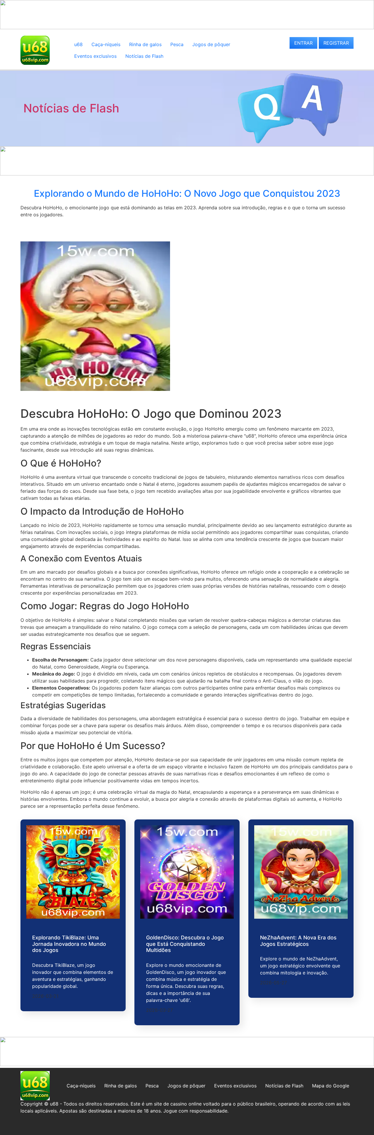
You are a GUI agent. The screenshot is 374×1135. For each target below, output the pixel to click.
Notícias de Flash (144, 56)
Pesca (176, 44)
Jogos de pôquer (211, 44)
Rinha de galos (145, 44)
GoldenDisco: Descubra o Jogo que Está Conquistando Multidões (185, 943)
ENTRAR (303, 43)
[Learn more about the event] (187, 27)
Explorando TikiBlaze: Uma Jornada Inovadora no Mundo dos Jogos (69, 943)
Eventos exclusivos (95, 56)
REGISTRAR (336, 43)
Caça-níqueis (105, 44)
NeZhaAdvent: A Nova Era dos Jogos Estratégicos (298, 940)
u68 (78, 44)
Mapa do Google (330, 1086)
